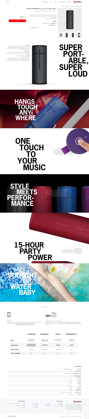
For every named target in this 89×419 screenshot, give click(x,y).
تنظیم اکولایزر (29, 323)
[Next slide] (60, 19)
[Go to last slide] (80, 19)
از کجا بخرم (61, 404)
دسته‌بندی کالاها (62, 1)
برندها (55, 1)
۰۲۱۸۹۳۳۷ (21, 17)
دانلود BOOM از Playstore (20, 324)
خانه (81, 6)
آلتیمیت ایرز (52, 11)
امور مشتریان (45, 1)
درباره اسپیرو (48, 404)
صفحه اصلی (68, 1)
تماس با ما (48, 405)
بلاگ (51, 1)
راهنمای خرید (35, 407)
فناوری (36, 405)
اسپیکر (48, 11)
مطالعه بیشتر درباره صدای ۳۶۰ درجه (23, 55)
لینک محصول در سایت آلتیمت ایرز (50, 18)
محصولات (78, 6)
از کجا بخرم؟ (17, 20)
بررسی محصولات (35, 404)
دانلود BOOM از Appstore (30, 324)
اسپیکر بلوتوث (43, 11)
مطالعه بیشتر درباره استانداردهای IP (67, 277)
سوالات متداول (60, 403)
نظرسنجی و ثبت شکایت (58, 405)
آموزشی (36, 403)
